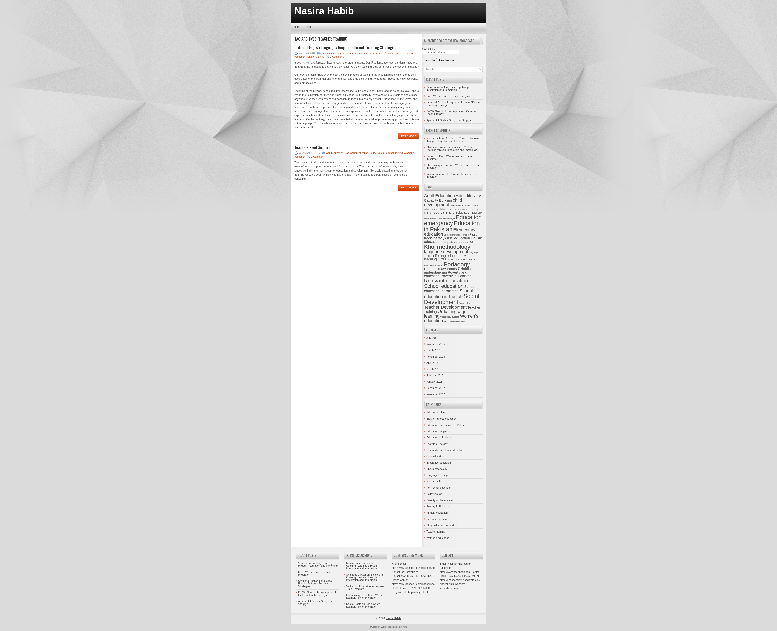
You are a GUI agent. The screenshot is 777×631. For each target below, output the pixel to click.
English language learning (456, 235)
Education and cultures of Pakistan (446, 425)
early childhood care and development (451, 209)
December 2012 (435, 388)
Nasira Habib (324, 10)
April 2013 (432, 362)
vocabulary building (449, 317)
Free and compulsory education (444, 450)
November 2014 (435, 356)
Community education (460, 205)
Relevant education (446, 280)
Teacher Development (445, 307)
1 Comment (317, 156)
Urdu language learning (445, 314)
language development (446, 251)
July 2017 (432, 337)
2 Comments (337, 56)
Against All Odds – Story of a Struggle (448, 120)
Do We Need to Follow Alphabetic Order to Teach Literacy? (451, 112)
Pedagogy (457, 264)
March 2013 (433, 369)
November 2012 (435, 394)
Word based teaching (454, 321)
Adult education (334, 153)
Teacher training (315, 56)
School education (443, 286)
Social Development (451, 299)
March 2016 (433, 350)
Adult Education (439, 195)
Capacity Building (438, 200)
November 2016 (435, 344)
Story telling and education (441, 525)
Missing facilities (454, 259)
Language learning (357, 53)
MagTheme (403, 627)
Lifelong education (448, 256)
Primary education (394, 53)
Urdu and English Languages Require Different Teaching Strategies (345, 47)
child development (443, 202)
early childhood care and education (451, 210)
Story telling (464, 303)
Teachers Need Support (312, 147)
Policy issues (376, 53)
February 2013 (434, 375)
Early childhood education (441, 418)
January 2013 (434, 381)
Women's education (437, 537)
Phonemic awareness (441, 269)
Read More (408, 136)
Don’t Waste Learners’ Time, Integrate (448, 96)
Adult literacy (468, 195)
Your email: (428, 48)
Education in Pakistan (333, 53)
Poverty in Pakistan (456, 276)
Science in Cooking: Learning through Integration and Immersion (448, 88)
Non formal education (356, 153)
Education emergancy (453, 220)
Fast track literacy (437, 443)
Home (297, 27)
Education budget (446, 218)
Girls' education (457, 238)
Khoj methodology (447, 246)
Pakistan (438, 265)
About (310, 27)
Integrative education (457, 242)
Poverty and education (439, 500)
